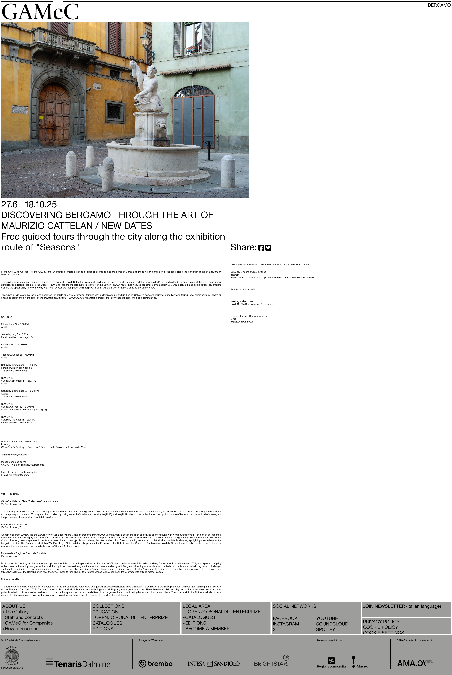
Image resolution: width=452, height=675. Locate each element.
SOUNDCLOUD (332, 624)
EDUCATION (105, 612)
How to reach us (21, 629)
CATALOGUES (107, 623)
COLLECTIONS (108, 606)
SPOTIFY (325, 629)
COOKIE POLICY (380, 627)
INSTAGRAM (286, 624)
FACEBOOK (285, 618)
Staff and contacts (24, 617)
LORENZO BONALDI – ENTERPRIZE (130, 617)
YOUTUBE (327, 618)
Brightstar (57, 272)
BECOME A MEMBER (207, 629)
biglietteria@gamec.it (241, 322)
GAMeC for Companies (29, 623)
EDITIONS (103, 629)
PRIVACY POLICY (381, 622)
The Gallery (17, 612)
